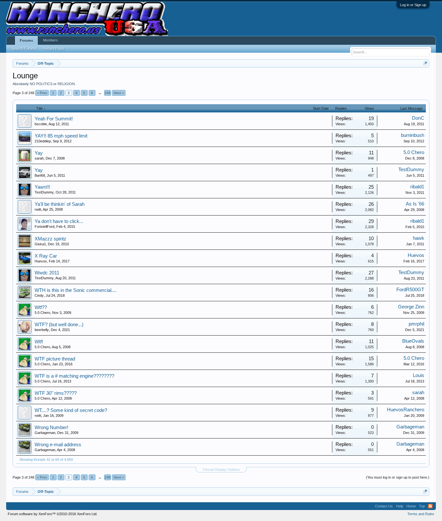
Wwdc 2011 (47, 272)
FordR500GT (410, 289)
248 (107, 93)
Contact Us (384, 506)
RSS (430, 506)
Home (411, 506)
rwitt (38, 209)
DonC (418, 118)
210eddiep (43, 141)
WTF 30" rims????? (56, 393)
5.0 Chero (413, 152)
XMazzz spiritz (50, 238)
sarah (39, 158)
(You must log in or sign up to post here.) (397, 477)
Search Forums (24, 48)
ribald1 (417, 186)
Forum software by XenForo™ (52, 514)
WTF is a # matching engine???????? (74, 376)
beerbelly (42, 330)
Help (399, 506)
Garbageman (45, 433)
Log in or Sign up (413, 5)
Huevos (41, 261)
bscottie (41, 124)
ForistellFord (44, 226)
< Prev (42, 93)
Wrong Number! (51, 427)
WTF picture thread (55, 358)
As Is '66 (415, 203)
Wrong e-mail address (58, 444)
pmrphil (416, 324)
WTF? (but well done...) (59, 324)
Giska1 (40, 244)
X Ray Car (46, 256)
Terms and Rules (420, 514)
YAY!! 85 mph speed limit (61, 136)
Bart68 (40, 175)
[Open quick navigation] (425, 63)
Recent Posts (53, 48)
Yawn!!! (42, 187)
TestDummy (411, 169)
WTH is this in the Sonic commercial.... (75, 290)
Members (50, 40)
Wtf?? (41, 307)
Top (422, 506)
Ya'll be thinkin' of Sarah (59, 204)
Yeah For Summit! (54, 118)
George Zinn (411, 306)
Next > (119, 93)
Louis (418, 375)
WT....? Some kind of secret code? (71, 410)
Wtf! (39, 341)
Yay (39, 153)
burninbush (412, 135)
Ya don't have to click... (59, 221)
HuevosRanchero (405, 409)
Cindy (39, 295)
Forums (26, 40)
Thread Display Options (221, 469)
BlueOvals (413, 341)
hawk (418, 238)
